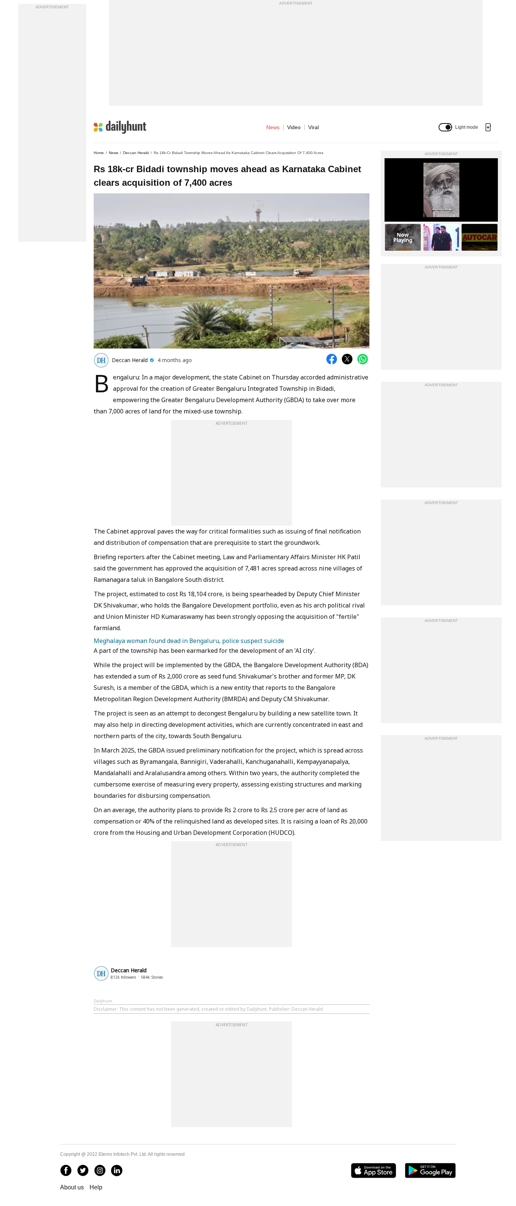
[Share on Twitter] (347, 359)
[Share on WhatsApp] (362, 359)
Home (99, 153)
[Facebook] (65, 1170)
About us (72, 1187)
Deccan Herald (136, 153)
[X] (82, 1170)
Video (294, 127)
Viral (313, 127)
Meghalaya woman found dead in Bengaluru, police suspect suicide (189, 641)
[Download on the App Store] (373, 1170)
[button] (445, 127)
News (273, 127)
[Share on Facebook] (331, 359)
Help (96, 1187)
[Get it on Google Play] (430, 1170)
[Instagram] (99, 1170)
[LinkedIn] (116, 1170)
